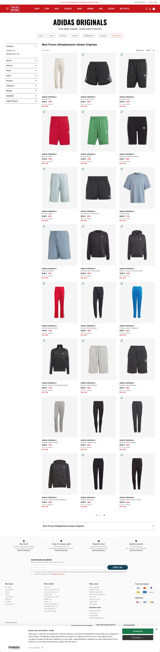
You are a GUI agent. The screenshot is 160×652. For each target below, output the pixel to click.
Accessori (103, 36)
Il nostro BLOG (9, 597)
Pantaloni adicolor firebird (49, 328)
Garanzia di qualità (94, 611)
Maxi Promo (117, 36)
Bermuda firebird (125, 99)
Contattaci (8, 601)
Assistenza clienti (139, 2)
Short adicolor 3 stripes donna (90, 213)
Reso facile (92, 597)
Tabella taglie (93, 601)
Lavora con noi (9, 604)
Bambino (63, 36)
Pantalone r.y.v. (47, 99)
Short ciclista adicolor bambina (129, 156)
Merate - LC (47, 601)
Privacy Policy (93, 613)
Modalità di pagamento (96, 592)
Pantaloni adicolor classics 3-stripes (130, 500)
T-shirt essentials (125, 213)
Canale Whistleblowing (96, 618)
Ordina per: (140, 50)
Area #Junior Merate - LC (51, 604)
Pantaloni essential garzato (50, 442)
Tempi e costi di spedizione (97, 594)
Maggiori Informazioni (58, 574)
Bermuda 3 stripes (47, 213)
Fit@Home (8, 599)
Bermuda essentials (48, 271)
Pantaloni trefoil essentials (89, 328)
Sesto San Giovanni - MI (51, 592)
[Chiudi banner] (156, 629)
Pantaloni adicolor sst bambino (129, 328)
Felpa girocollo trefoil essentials (90, 271)
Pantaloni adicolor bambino (128, 442)
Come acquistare (94, 587)
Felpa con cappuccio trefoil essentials (131, 271)
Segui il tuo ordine (94, 599)
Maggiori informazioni (23, 550)
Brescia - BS (47, 599)
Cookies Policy (93, 615)
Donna (51, 36)
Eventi (7, 594)
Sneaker (75, 36)
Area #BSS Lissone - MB (51, 597)
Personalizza (136, 637)
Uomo (41, 36)
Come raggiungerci (49, 609)
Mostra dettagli (34, 648)
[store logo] (15, 9)
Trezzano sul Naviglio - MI (51, 589)
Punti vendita (153, 2)
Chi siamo (8, 587)
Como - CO (47, 587)
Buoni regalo (93, 604)
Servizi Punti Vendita (50, 611)
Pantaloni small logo (87, 500)
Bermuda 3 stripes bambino (89, 385)
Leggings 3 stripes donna (88, 442)
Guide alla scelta (94, 589)
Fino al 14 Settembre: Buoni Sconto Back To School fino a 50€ (80, 2)
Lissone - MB (48, 594)
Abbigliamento (89, 36)
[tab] (98, 526)
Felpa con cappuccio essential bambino (54, 500)
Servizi (7, 592)
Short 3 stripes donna (87, 99)
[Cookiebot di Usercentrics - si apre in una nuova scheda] (14, 647)
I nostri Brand (9, 589)
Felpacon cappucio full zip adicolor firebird (55, 385)
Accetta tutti (137, 631)
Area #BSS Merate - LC (51, 606)
